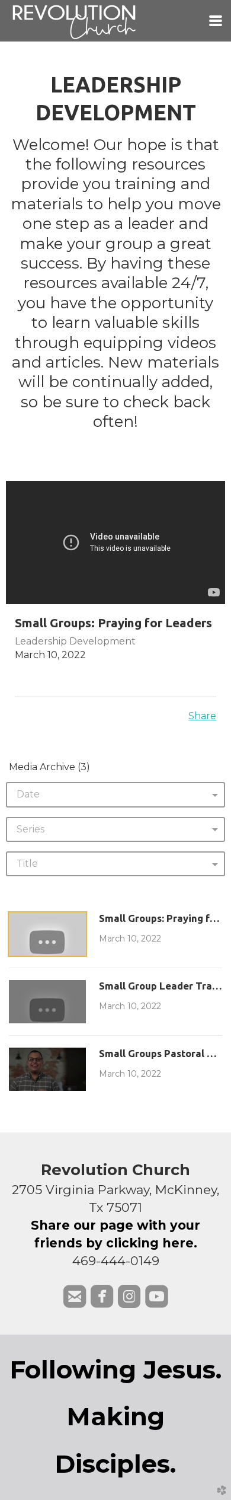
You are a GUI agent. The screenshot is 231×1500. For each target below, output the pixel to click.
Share (202, 716)
